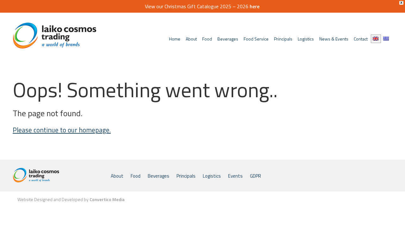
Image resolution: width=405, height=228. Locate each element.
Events (235, 176)
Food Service (256, 38)
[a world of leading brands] (60, 175)
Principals (283, 38)
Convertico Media (107, 199)
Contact (361, 38)
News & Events (333, 38)
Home (174, 38)
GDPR (255, 176)
